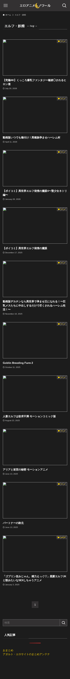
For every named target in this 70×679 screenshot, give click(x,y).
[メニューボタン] (5, 5)
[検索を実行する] (63, 622)
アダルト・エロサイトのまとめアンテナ (26, 654)
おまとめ (8, 650)
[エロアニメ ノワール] (35, 5)
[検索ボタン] (64, 5)
